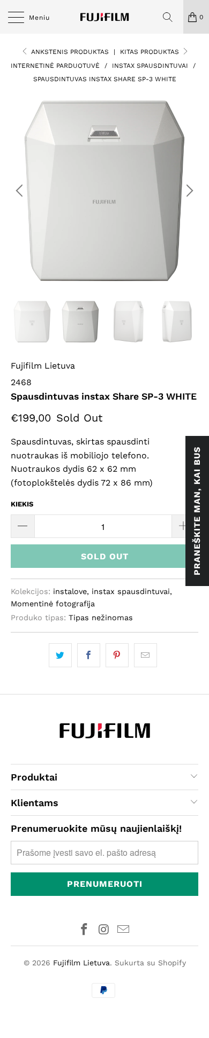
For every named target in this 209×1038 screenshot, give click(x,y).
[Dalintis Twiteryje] (60, 655)
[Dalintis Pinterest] (117, 655)
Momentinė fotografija (53, 603)
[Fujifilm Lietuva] (105, 17)
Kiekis (22, 504)
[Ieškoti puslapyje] (171, 17)
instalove (70, 591)
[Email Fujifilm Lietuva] (124, 930)
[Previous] (21, 190)
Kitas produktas (150, 52)
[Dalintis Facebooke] (88, 655)
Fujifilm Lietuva (43, 366)
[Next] (188, 190)
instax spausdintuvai (131, 591)
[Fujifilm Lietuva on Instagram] (104, 930)
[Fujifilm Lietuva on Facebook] (84, 930)
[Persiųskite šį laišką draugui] (145, 655)
